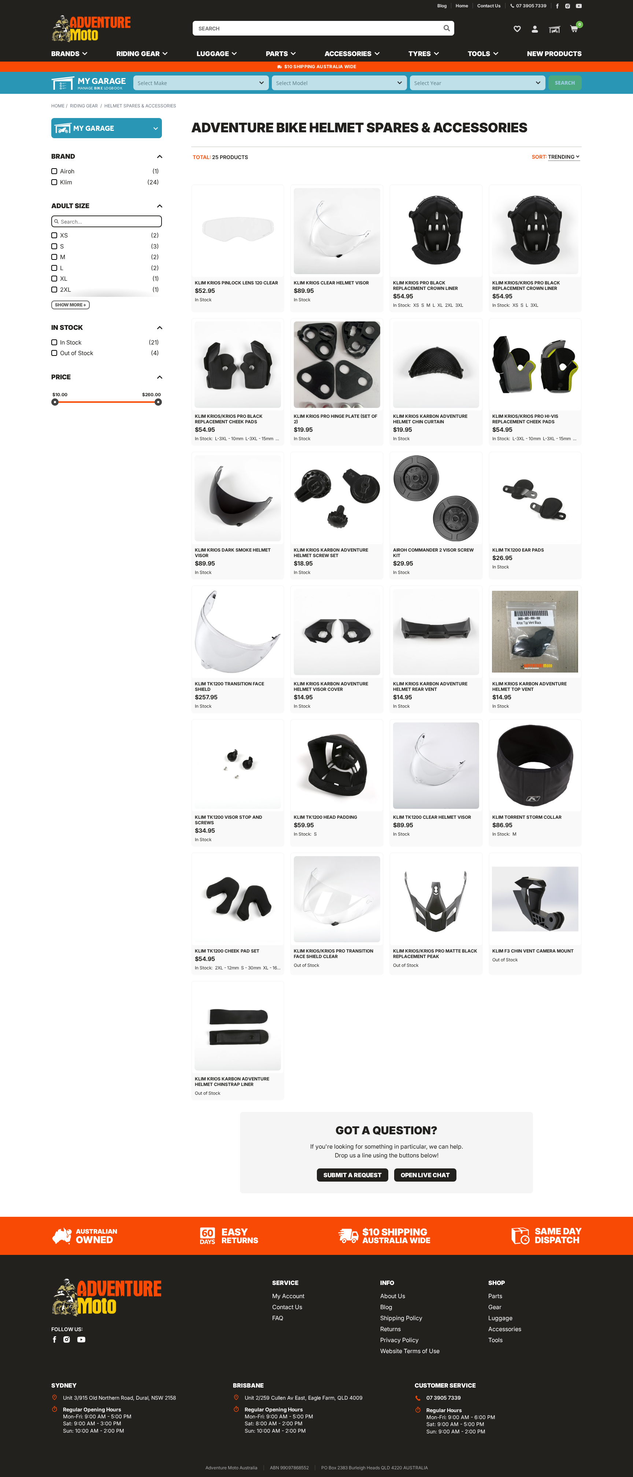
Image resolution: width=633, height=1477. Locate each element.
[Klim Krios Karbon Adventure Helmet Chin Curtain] (436, 365)
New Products (554, 54)
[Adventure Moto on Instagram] (567, 6)
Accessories (504, 1329)
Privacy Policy (399, 1340)
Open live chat (425, 1175)
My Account (288, 1296)
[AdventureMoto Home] (106, 1298)
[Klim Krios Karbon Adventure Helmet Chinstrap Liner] (238, 1027)
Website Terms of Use (410, 1351)
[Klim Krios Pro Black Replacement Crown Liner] (436, 231)
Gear (494, 1307)
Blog (386, 1307)
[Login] (535, 28)
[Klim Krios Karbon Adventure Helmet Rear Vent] (436, 632)
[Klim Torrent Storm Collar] (535, 766)
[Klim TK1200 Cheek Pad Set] (238, 899)
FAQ (277, 1318)
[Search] (447, 28)
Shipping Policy (401, 1318)
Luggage (500, 1318)
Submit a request (352, 1175)
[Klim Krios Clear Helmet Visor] (337, 231)
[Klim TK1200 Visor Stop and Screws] (238, 766)
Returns (390, 1329)
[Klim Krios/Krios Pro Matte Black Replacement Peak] (436, 899)
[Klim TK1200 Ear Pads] (535, 498)
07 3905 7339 (443, 1398)
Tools (495, 1340)
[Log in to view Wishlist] (518, 28)
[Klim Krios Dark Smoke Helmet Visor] (238, 498)
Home (57, 105)
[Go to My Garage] (553, 29)
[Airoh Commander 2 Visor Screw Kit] (436, 498)
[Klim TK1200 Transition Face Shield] (238, 632)
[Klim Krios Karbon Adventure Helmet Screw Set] (337, 498)
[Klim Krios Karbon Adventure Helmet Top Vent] (535, 632)
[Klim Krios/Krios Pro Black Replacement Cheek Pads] (238, 365)
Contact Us (287, 1307)
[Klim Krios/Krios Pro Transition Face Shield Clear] (337, 899)
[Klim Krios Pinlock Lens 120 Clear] (238, 231)
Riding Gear (84, 105)
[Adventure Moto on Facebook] (557, 6)
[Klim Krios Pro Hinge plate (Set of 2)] (337, 365)
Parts (495, 1296)
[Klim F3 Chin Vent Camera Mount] (535, 899)
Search (565, 82)
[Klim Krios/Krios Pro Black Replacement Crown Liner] (535, 231)
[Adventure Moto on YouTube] (579, 6)
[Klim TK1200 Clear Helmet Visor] (436, 766)
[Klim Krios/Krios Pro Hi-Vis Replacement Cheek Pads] (535, 365)
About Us (392, 1296)
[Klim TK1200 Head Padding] (337, 766)
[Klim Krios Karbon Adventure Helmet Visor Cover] (337, 632)
